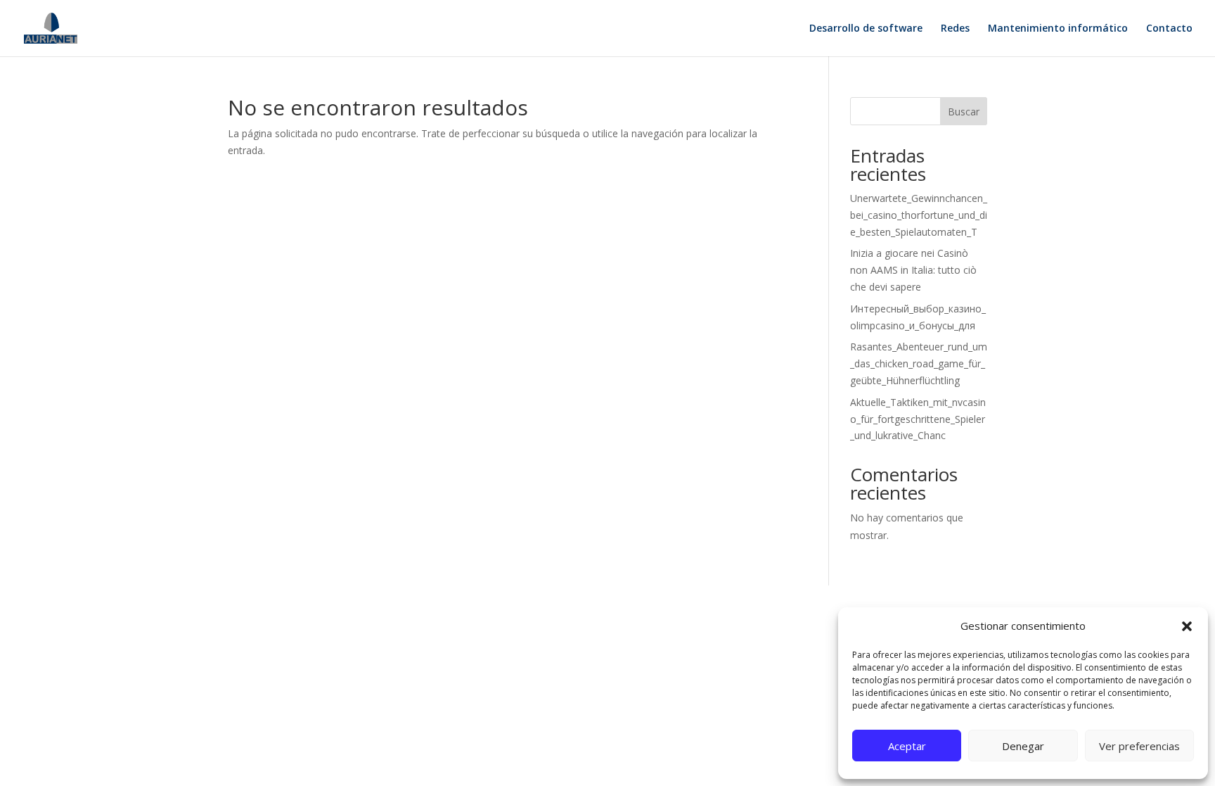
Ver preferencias (1139, 746)
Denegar (1023, 746)
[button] (1187, 626)
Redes (955, 28)
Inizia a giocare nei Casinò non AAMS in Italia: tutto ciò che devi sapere (913, 269)
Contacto (1169, 28)
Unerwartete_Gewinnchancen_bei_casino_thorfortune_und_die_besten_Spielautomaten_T (918, 215)
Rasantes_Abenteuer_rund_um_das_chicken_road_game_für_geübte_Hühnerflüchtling (918, 363)
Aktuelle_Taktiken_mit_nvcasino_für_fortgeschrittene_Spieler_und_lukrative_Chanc (918, 419)
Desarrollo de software (865, 28)
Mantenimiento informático (1058, 28)
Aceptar (907, 746)
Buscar (963, 111)
